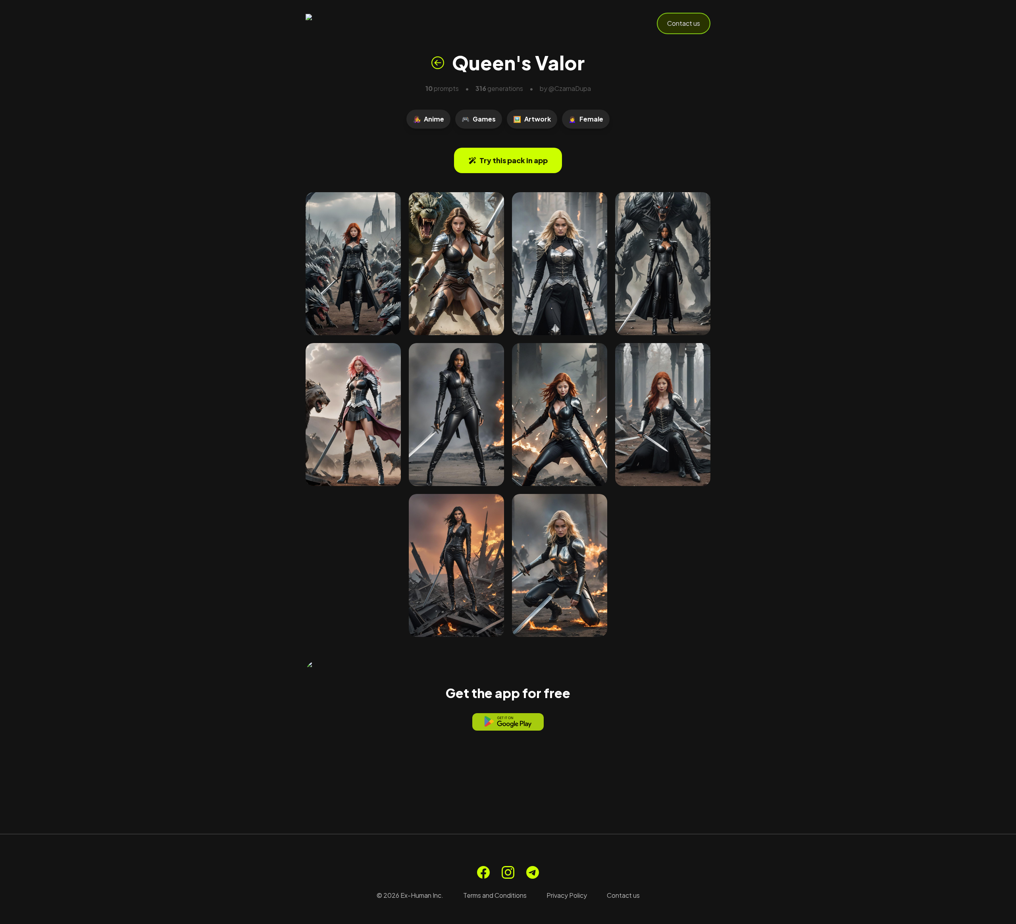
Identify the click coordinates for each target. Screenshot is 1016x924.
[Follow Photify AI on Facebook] (483, 872)
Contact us (683, 23)
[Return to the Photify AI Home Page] (344, 23)
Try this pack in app (513, 160)
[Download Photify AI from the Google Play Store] (508, 722)
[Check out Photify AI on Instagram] (508, 872)
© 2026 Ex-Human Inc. (410, 895)
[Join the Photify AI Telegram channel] (532, 872)
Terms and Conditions (495, 895)
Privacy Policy (566, 895)
